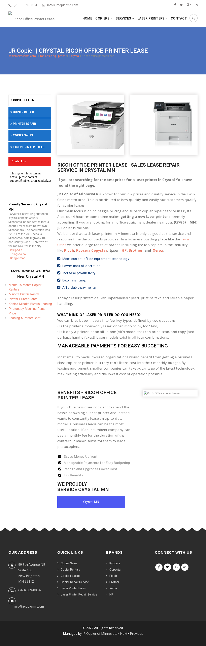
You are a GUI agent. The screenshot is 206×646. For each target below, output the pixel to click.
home (87, 18)
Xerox (158, 250)
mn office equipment (53, 56)
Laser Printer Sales (28, 147)
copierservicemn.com (22, 56)
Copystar (115, 569)
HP (124, 250)
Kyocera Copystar (91, 250)
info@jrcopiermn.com (62, 5)
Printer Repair (24, 123)
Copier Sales (22, 135)
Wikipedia (16, 250)
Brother (135, 250)
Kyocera (114, 563)
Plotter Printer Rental (23, 299)
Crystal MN (91, 502)
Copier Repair (23, 112)
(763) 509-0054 (25, 5)
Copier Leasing (24, 100)
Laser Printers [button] (151, 18)
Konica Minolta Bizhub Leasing (30, 304)
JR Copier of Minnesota (99, 633)
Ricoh (69, 250)
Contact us (18, 161)
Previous (136, 633)
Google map (17, 258)
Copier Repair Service (75, 582)
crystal (75, 56)
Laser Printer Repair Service (79, 594)
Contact (179, 18)
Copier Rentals (70, 569)
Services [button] (124, 18)
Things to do (18, 254)
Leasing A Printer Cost (24, 318)
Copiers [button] (102, 18)
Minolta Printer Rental (24, 294)
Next (123, 633)
